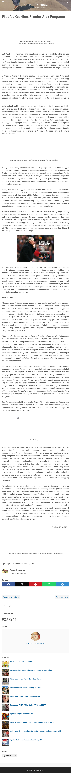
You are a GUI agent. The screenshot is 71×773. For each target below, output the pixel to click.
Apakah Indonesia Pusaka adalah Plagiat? (26, 740)
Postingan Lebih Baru (11, 597)
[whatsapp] (49, 584)
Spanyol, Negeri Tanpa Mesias (21, 714)
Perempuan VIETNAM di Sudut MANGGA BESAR (28, 705)
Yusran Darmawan (35, 643)
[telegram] (62, 584)
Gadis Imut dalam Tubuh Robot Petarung (25, 696)
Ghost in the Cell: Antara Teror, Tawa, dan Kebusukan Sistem (32, 722)
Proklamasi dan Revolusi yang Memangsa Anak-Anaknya (31, 670)
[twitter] (22, 584)
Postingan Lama (62, 597)
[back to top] (67, 769)
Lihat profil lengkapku (35, 649)
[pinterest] (35, 584)
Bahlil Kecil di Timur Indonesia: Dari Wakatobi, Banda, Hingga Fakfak (35, 731)
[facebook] (8, 584)
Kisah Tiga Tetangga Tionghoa (21, 661)
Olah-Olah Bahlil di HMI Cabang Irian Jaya (25, 688)
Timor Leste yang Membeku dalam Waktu (25, 679)
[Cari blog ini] (68, 2)
